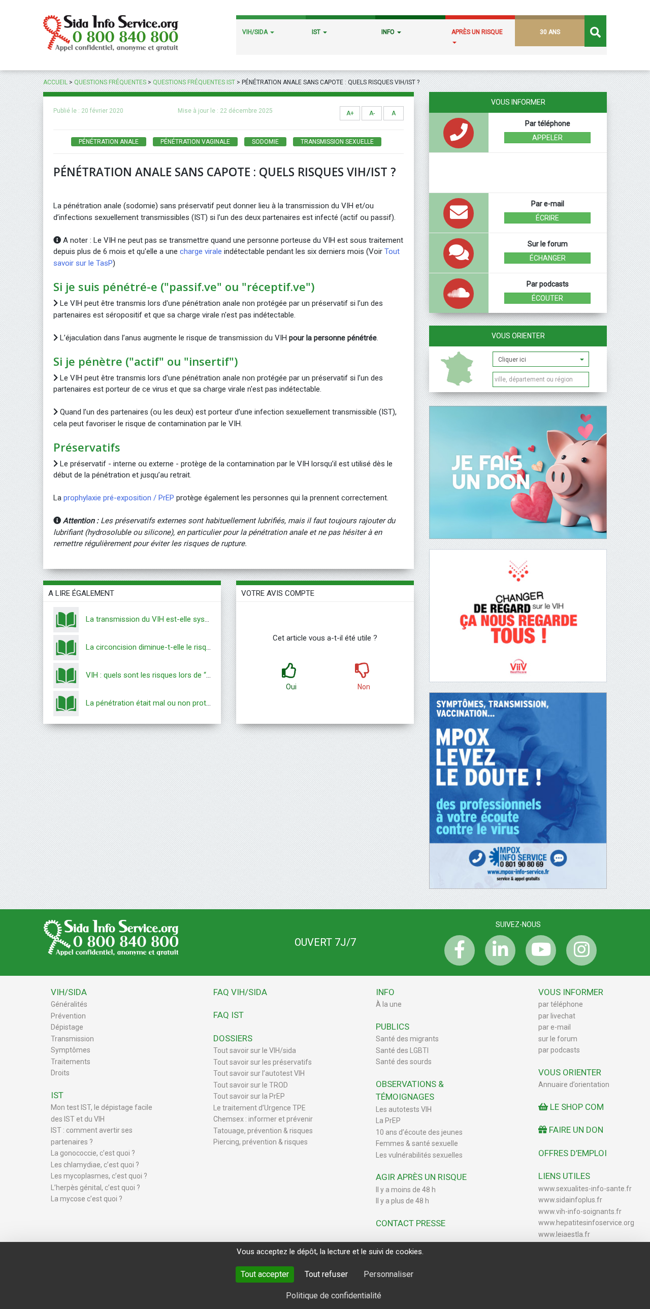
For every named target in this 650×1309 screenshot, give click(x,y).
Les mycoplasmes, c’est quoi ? (99, 1176)
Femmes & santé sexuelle (417, 1143)
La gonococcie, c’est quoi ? (93, 1153)
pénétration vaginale (195, 141)
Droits (60, 1073)
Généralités (69, 1004)
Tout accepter (265, 1274)
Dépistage (67, 1027)
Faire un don (575, 1130)
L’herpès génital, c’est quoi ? (95, 1188)
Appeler (547, 138)
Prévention (68, 1016)
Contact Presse (410, 1223)
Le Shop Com (576, 1107)
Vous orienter (518, 336)
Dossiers (232, 1038)
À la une (389, 1004)
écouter (547, 298)
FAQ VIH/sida (240, 992)
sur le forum (557, 1039)
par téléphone (560, 1004)
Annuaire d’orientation (573, 1084)
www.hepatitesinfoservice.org (586, 1223)
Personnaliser (388, 1274)
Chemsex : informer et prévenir (263, 1119)
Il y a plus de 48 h (402, 1201)
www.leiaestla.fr (564, 1234)
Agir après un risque (421, 1177)
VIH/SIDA (255, 32)
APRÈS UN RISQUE (477, 32)
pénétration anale (109, 141)
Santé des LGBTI (402, 1050)
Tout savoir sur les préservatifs (262, 1062)
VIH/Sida (69, 992)
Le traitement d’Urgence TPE (259, 1108)
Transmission (72, 1039)
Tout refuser (326, 1274)
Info (385, 992)
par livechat (556, 1016)
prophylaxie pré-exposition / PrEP (118, 497)
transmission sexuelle (337, 141)
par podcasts (559, 1050)
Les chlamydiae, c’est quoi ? (95, 1165)
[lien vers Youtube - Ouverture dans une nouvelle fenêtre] (538, 950)
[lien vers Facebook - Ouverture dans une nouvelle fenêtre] (457, 950)
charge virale (202, 251)
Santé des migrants (407, 1039)
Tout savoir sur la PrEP (249, 1096)
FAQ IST (228, 1015)
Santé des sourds (404, 1062)
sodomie (265, 141)
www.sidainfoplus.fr (570, 1200)
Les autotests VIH (404, 1109)
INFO (388, 32)
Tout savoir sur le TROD (250, 1085)
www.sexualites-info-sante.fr (585, 1189)
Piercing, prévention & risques (260, 1142)
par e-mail (554, 1027)
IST (317, 32)
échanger (548, 258)
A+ (350, 113)
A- (372, 113)
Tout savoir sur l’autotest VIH (259, 1073)
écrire (547, 218)
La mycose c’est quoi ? (86, 1199)
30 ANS (550, 32)
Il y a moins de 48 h (406, 1190)
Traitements (70, 1062)
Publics (392, 1026)
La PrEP (388, 1120)
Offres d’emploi (572, 1153)
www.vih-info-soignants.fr (580, 1211)
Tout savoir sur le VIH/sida (254, 1050)
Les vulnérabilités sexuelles (419, 1155)
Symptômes (70, 1050)
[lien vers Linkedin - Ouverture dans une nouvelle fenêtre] (497, 950)
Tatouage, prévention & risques (263, 1131)
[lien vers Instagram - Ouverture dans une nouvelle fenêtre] (579, 950)
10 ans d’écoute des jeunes (419, 1132)
